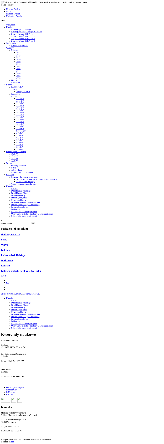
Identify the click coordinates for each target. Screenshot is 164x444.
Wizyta (4, 244)
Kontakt (5, 265)
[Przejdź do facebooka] (6, 285)
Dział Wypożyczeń (19, 310)
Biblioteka (15, 321)
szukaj (3, 223)
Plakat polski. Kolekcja (13, 255)
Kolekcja (5, 250)
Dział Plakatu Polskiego (21, 303)
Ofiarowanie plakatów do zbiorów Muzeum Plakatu (32, 326)
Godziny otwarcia (10, 234)
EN (7, 282)
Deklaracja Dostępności (15, 387)
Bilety (4, 239)
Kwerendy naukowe (30, 294)
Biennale (9, 394)
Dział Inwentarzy (18, 307)
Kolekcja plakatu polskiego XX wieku (21, 271)
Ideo (12, 442)
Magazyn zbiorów (18, 312)
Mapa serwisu (11, 390)
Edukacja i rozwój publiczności (24, 328)
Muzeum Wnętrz (13, 14)
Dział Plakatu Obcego (20, 305)
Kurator (14, 300)
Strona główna (7, 294)
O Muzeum (7, 260)
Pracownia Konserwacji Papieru (24, 323)
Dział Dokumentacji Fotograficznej (25, 314)
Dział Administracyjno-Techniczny (25, 317)
